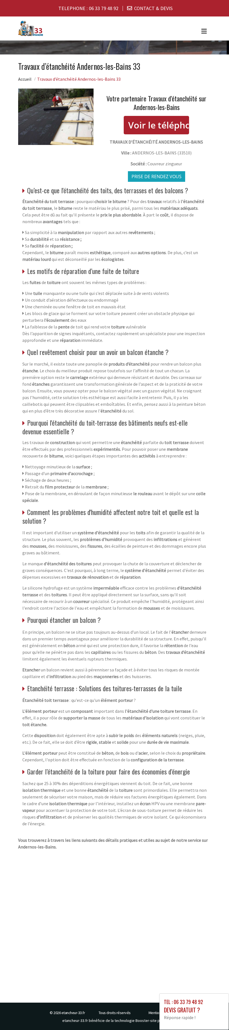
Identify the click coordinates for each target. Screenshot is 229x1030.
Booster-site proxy (151, 1020)
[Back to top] (214, 1015)
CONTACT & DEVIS (153, 8)
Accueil (25, 79)
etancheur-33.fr (73, 1012)
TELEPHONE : (88, 8)
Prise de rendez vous (157, 176)
